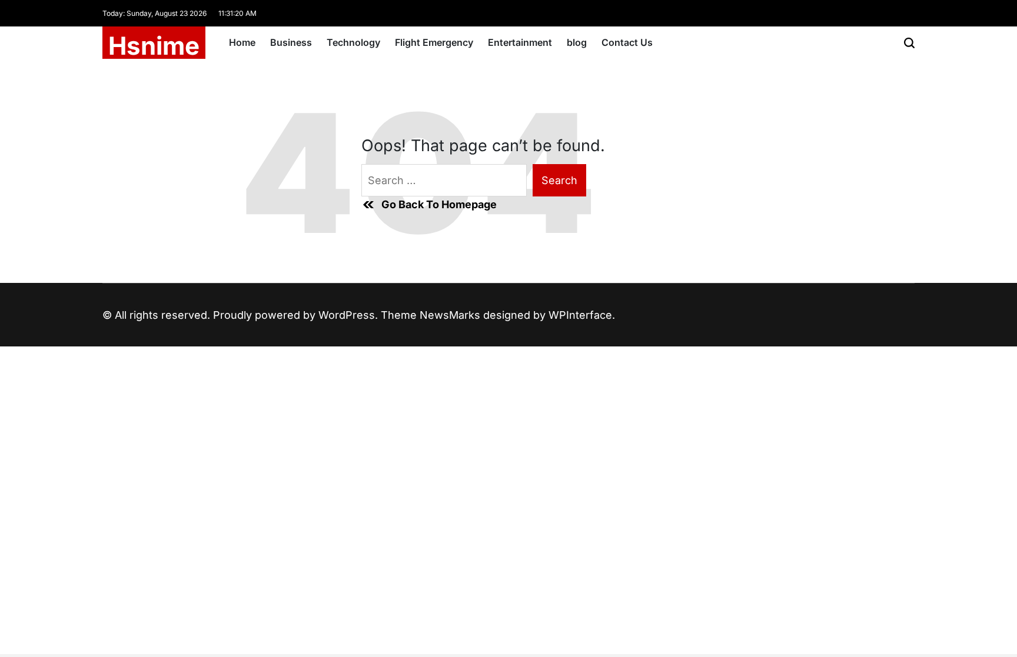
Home (242, 42)
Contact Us (627, 42)
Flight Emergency (434, 42)
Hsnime (154, 46)
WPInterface (580, 315)
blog (577, 42)
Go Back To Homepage (439, 204)
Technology (353, 42)
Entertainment (520, 42)
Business (291, 42)
